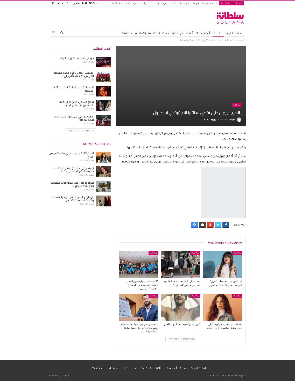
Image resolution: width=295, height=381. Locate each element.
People (196, 3)
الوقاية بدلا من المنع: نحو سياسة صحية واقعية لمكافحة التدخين (72, 199)
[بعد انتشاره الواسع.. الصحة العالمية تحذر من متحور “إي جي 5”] (180, 264)
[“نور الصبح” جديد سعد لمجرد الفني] (180, 307)
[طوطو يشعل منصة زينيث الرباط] (103, 62)
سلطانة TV (117, 3)
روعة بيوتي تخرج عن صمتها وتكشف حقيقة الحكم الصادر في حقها (74, 169)
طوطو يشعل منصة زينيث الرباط (77, 58)
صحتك (151, 3)
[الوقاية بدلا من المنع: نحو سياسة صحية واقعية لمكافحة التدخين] (103, 201)
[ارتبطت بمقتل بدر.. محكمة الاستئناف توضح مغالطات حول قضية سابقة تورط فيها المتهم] (138, 307)
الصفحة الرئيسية (209, 3)
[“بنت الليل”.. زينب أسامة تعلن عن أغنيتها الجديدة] (103, 91)
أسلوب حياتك (184, 3)
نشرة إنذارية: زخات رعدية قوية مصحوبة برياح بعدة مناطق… (72, 184)
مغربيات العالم (131, 3)
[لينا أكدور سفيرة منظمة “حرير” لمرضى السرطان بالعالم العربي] (222, 264)
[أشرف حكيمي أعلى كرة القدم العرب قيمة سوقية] (103, 120)
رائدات (143, 3)
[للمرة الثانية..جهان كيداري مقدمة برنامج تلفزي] (103, 157)
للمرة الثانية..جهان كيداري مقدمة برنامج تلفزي (71, 155)
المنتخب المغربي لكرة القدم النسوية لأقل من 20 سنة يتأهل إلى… (73, 74)
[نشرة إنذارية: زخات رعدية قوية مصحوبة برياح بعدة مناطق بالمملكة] (103, 186)
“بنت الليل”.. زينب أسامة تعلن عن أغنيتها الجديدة (72, 89)
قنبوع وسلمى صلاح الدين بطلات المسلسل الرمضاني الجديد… (76, 103)
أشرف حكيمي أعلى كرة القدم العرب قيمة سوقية (73, 118)
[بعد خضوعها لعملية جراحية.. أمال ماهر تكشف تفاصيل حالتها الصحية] (222, 307)
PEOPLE (217, 32)
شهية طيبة (162, 3)
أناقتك (172, 3)
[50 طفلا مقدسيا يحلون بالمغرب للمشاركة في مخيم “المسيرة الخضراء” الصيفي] (138, 264)
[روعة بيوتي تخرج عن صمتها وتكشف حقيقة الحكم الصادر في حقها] (103, 171)
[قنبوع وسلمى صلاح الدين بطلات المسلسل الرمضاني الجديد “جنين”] (103, 105)
